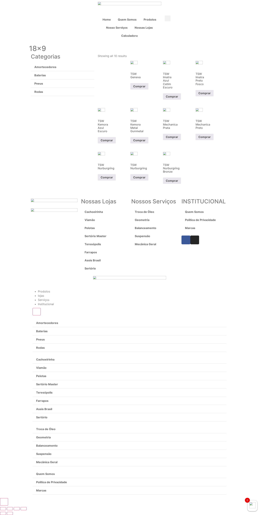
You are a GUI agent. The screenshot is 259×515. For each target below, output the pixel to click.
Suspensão (142, 236)
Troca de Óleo (144, 212)
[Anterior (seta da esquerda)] (3, 513)
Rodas (38, 92)
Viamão (90, 220)
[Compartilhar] (10, 508)
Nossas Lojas (144, 27)
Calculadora (129, 35)
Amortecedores (45, 67)
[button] (168, 18)
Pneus (38, 83)
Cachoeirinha (94, 212)
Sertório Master (95, 236)
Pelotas (90, 228)
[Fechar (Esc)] (3, 508)
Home (107, 19)
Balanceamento (145, 228)
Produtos (150, 19)
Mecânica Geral (145, 244)
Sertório (90, 268)
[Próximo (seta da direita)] (10, 513)
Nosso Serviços (117, 27)
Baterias (40, 75)
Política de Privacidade (200, 220)
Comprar (139, 86)
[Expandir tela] (17, 508)
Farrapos (91, 252)
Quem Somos (127, 19)
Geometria (142, 220)
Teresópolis (93, 244)
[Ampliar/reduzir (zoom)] (24, 508)
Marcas (190, 228)
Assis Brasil (93, 260)
